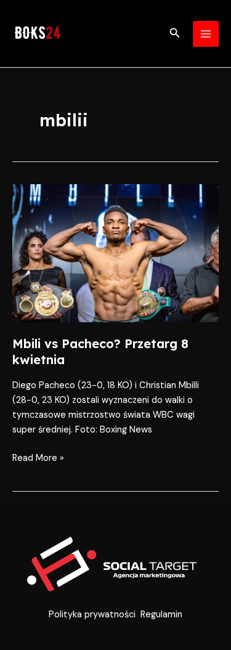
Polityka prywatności (92, 614)
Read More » (38, 457)
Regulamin (161, 614)
